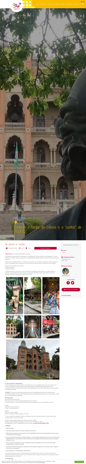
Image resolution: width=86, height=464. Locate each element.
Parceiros (75, 4)
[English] (82, 2)
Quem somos (43, 4)
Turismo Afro (51, 4)
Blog (80, 4)
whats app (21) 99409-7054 (41, 423)
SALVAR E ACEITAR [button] (79, 461)
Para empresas (68, 4)
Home (37, 4)
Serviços (62, 4)
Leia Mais (43, 462)
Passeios (57, 4)
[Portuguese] (84, 2)
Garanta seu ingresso (45, 248)
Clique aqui (8, 254)
